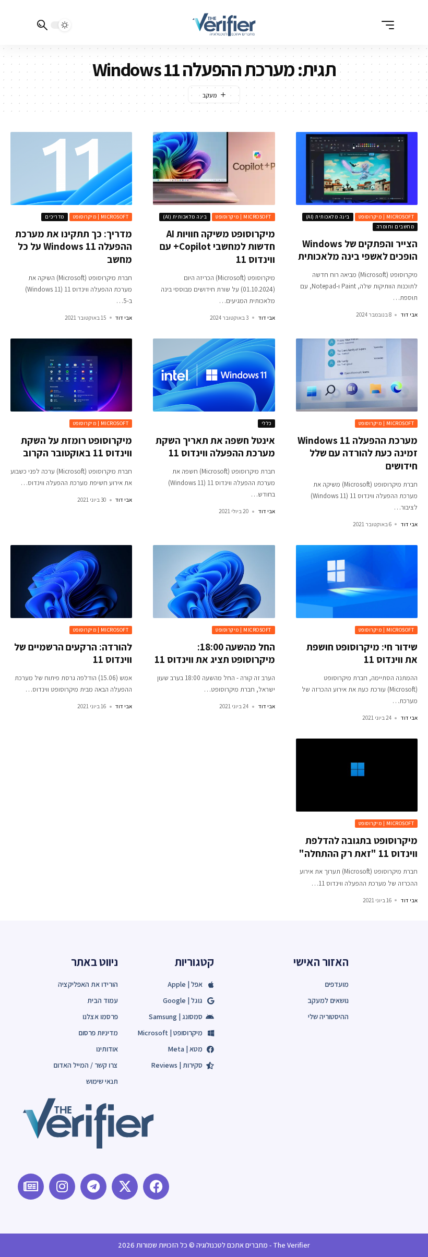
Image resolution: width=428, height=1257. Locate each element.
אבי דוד (409, 314)
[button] (385, 25)
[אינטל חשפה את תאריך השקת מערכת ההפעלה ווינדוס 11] (214, 375)
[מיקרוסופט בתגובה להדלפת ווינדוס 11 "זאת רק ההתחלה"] (357, 775)
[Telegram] (93, 1187)
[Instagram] (62, 1187)
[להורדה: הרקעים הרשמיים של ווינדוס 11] (71, 581)
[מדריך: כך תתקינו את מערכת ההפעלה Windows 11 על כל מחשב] (71, 168)
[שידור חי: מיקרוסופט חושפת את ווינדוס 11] (357, 581)
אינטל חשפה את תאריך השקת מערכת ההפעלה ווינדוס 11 (215, 447)
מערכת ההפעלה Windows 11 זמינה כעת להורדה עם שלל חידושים (358, 453)
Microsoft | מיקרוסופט (386, 216)
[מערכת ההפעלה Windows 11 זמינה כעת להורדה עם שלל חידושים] (357, 375)
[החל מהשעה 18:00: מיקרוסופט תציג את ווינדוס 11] (214, 581)
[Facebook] (156, 1187)
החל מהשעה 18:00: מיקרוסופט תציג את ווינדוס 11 (214, 653)
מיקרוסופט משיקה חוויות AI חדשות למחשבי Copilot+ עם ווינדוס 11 (217, 246)
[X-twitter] (125, 1187)
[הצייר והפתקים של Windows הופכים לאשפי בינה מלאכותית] (357, 168)
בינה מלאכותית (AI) (328, 216)
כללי (266, 423)
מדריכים (54, 216)
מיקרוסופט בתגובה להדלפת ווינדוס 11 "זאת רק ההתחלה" (358, 847)
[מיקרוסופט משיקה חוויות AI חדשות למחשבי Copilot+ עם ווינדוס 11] (214, 168)
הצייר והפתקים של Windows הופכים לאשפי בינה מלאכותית (358, 250)
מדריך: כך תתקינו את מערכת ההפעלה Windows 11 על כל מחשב (73, 246)
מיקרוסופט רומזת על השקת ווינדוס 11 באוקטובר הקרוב (76, 447)
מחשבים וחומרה (395, 226)
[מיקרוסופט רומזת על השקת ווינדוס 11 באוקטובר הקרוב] (71, 375)
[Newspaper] (31, 1187)
